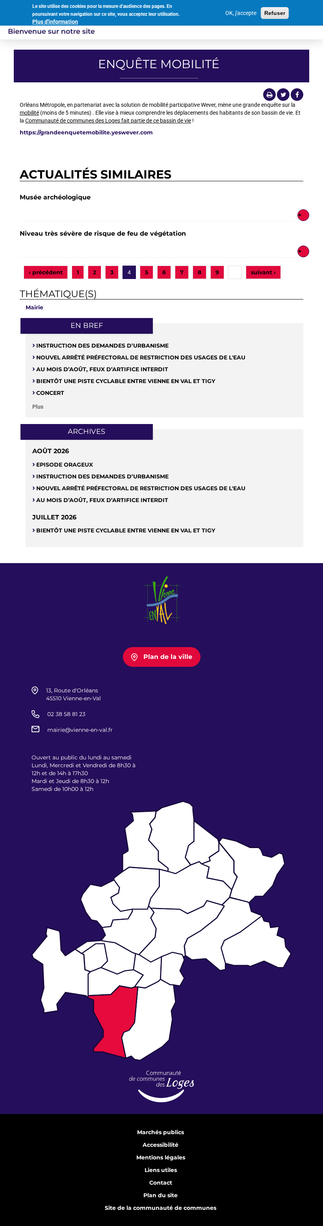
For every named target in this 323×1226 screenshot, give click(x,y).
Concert (50, 392)
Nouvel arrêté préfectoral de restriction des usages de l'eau (140, 357)
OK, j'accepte (240, 13)
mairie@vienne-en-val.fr (80, 729)
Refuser (274, 13)
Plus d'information (55, 22)
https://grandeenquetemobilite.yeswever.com (86, 132)
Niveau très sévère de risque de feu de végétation (103, 233)
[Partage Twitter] (283, 94)
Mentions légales (160, 1157)
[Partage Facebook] (297, 94)
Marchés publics (160, 1132)
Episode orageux (64, 464)
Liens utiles (161, 1170)
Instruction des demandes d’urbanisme (102, 345)
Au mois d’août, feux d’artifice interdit (102, 369)
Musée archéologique (55, 197)
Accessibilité (160, 1144)
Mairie (34, 307)
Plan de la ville (167, 656)
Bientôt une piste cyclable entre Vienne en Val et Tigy (125, 381)
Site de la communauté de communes (160, 1207)
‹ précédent (46, 272)
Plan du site (160, 1195)
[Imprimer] (269, 94)
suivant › (263, 272)
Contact (160, 1182)
